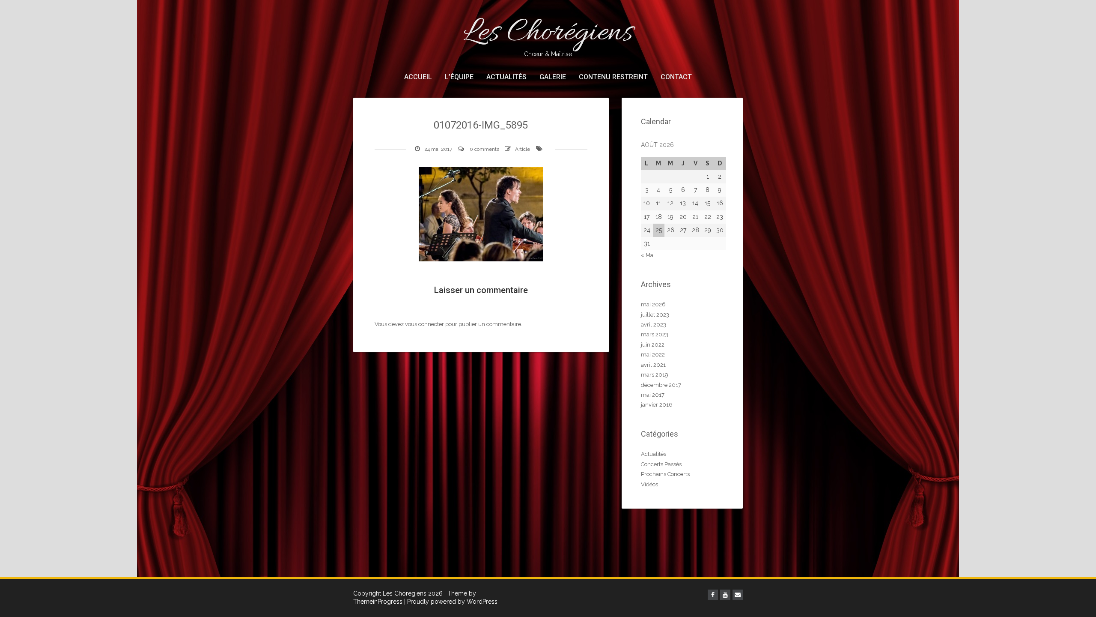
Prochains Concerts (665, 474)
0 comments (484, 149)
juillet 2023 (655, 314)
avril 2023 (653, 324)
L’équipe (459, 77)
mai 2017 (652, 395)
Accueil (418, 77)
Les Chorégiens (548, 34)
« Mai (648, 255)
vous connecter (424, 324)
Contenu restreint (613, 77)
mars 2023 (654, 334)
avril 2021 (653, 365)
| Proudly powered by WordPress (450, 601)
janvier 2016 (657, 404)
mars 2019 (654, 374)
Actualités (506, 77)
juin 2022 (652, 344)
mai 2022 (653, 354)
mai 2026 (653, 304)
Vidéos (649, 484)
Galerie (552, 77)
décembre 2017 (661, 385)
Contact (676, 77)
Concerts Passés (661, 464)
